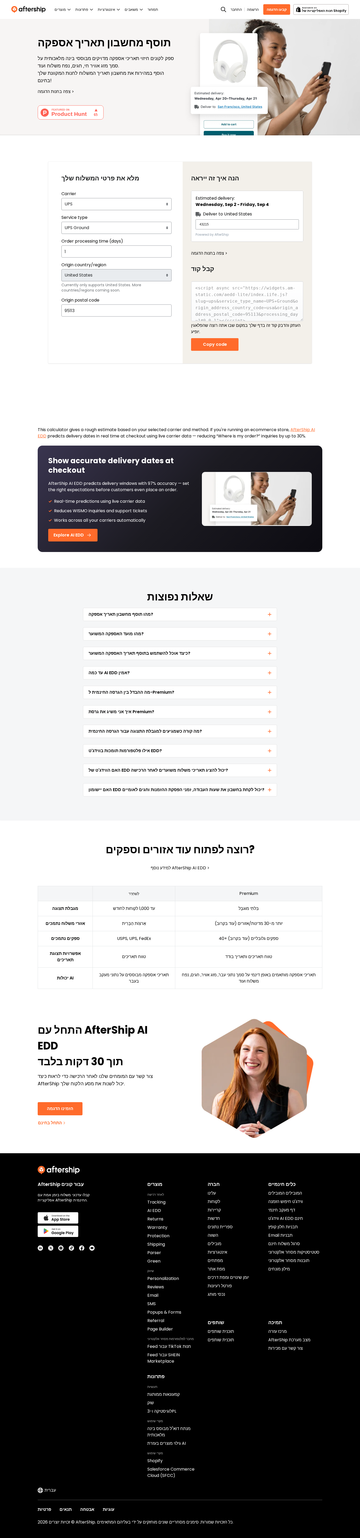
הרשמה (253, 9)
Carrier (68, 194)
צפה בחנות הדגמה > (209, 253)
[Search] (223, 9)
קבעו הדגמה (277, 9)
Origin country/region (83, 265)
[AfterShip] (29, 9)
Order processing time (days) (92, 241)
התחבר (236, 9)
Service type (74, 217)
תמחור (153, 9)
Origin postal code (80, 300)
